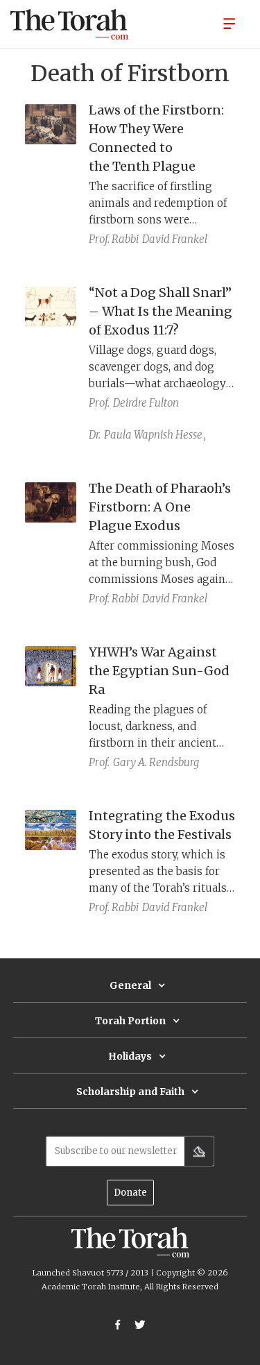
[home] (69, 24)
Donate (130, 1192)
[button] (229, 22)
